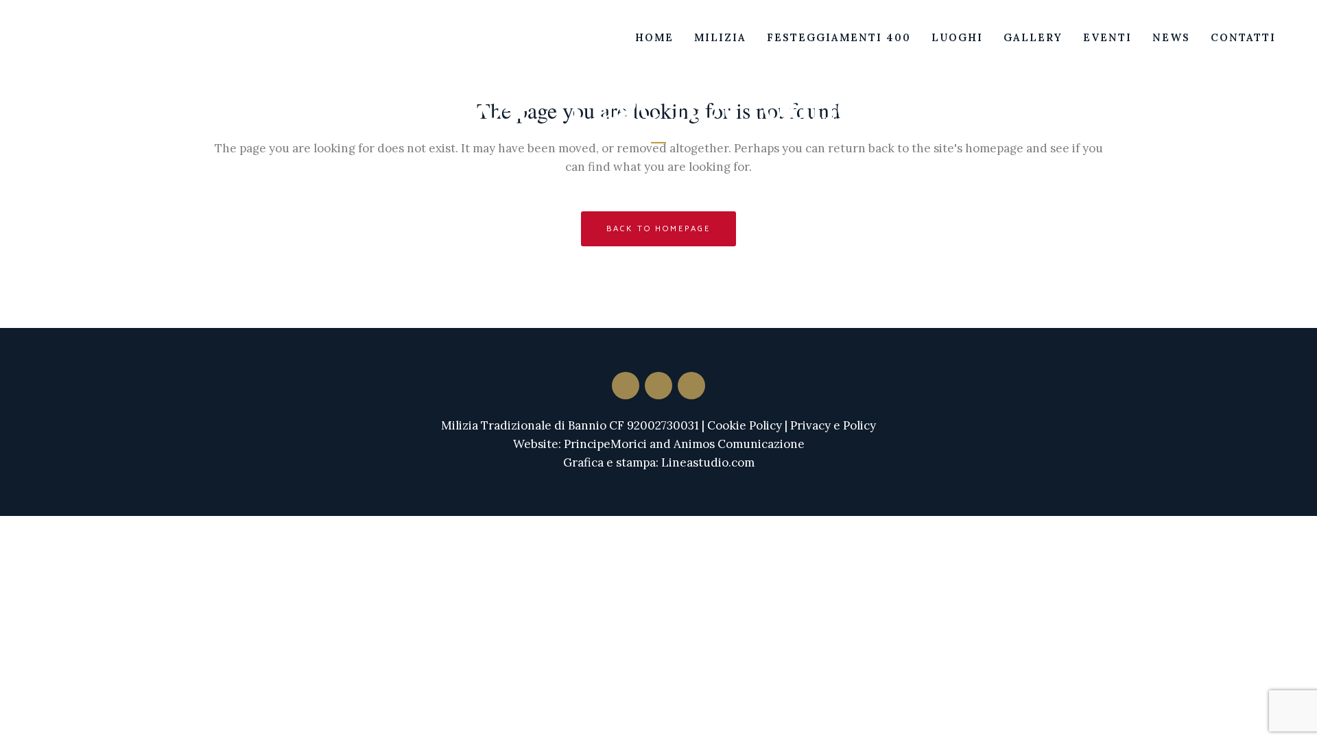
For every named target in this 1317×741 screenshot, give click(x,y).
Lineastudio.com (708, 462)
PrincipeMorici (605, 443)
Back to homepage (658, 228)
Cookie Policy (744, 425)
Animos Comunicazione (739, 443)
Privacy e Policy (833, 425)
